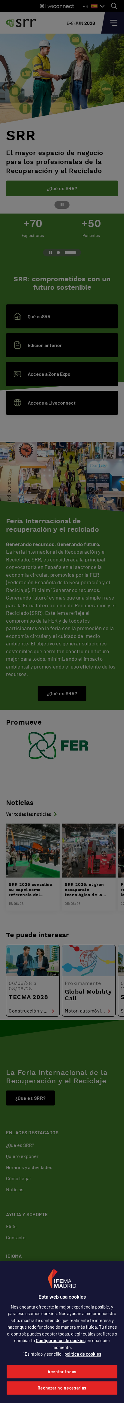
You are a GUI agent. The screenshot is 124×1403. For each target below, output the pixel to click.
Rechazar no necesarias (62, 1387)
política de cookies (82, 1354)
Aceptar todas (62, 1371)
